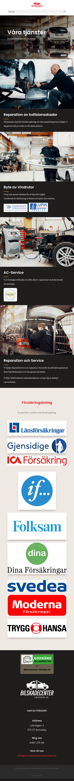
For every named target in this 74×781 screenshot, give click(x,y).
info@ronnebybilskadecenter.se (37, 755)
